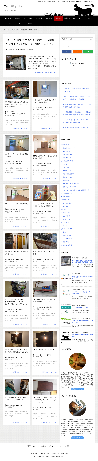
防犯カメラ (67, 177)
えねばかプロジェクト (13, 114)
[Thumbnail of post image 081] (17, 289)
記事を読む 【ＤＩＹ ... (49, 128)
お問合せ (72, 1)
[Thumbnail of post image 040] (45, 289)
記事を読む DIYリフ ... (21, 226)
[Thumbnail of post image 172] (17, 193)
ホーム (7, 30)
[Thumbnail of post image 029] (45, 193)
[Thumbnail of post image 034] (45, 387)
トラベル (65, 219)
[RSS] (77, 51)
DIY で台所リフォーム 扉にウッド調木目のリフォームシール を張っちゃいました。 (44, 399)
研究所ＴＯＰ (42, 1)
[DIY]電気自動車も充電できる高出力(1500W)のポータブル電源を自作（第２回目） (77, 98)
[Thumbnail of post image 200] (45, 144)
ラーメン (66, 225)
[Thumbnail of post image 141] (45, 241)
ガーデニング (66, 229)
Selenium (67, 151)
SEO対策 (67, 157)
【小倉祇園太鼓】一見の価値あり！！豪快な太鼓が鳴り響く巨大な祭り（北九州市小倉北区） (77, 113)
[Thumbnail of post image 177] (17, 339)
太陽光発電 (66, 180)
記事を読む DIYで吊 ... (21, 274)
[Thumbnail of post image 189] (45, 339)
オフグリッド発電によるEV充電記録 (76, 190)
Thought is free (59, 456)
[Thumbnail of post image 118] (45, 89)
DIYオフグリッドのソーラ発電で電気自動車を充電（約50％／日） (77, 90)
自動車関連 (66, 196)
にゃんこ (67, 203)
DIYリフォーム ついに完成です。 (17, 204)
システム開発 (67, 161)
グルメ (65, 222)
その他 (65, 242)
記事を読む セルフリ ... (21, 178)
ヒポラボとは (51, 1)
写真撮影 (65, 200)
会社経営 (15, 30)
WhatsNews (8, 213)
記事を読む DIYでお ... (21, 372)
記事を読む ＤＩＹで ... (49, 274)
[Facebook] (67, 51)
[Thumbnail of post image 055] (17, 241)
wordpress (67, 154)
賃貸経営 (24, 30)
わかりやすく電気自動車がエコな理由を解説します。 (77, 129)
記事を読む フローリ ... (49, 226)
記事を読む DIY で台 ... (49, 422)
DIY (36, 49)
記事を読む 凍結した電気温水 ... (45, 72)
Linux (66, 167)
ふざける (67, 216)
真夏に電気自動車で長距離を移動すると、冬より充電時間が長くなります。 (77, 105)
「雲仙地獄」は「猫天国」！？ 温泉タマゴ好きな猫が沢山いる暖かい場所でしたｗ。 (77, 121)
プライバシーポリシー (62, 1)
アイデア (18, 261)
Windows (67, 170)
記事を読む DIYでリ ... (21, 324)
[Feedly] (88, 51)
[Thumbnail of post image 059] (17, 90)
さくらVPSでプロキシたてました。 (82, 308)
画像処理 (66, 206)
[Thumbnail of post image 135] (17, 143)
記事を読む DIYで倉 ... (21, 128)
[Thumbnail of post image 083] (17, 387)
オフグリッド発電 (70, 187)
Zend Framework (69, 148)
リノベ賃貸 (30, 49)
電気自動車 (66, 193)
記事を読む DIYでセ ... (49, 178)
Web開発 (65, 145)
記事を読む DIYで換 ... (49, 324)
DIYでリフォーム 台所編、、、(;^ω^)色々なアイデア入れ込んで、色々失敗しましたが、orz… (16, 301)
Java (65, 164)
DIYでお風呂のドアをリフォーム (44, 349)
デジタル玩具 (68, 174)
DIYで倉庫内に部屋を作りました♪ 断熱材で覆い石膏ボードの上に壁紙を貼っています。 (17, 104)
